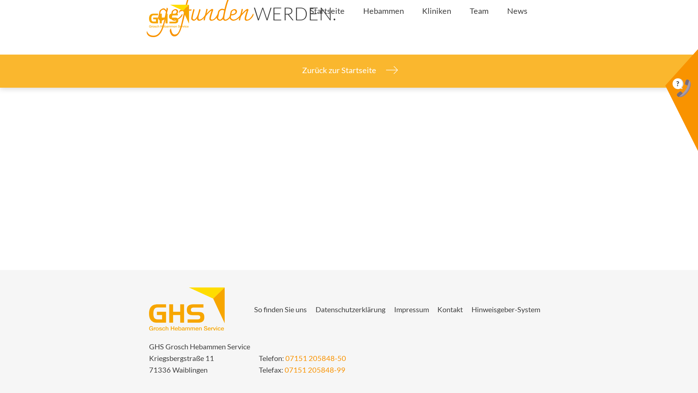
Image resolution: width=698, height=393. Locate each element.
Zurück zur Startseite (340, 70)
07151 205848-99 (315, 369)
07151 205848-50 (315, 358)
